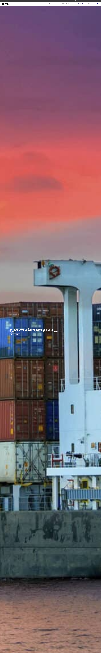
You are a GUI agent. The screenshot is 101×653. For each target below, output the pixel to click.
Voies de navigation (91, 3)
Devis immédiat (15, 334)
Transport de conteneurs (72, 3)
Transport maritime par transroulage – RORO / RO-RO (58, 3)
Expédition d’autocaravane (82, 3)
